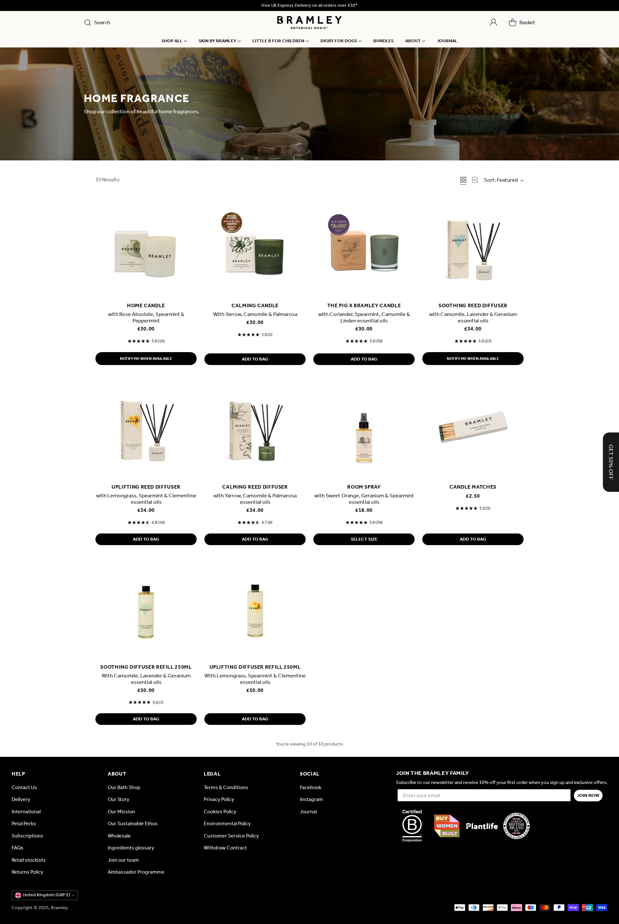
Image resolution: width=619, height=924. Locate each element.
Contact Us (24, 787)
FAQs (18, 848)
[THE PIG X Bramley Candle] (364, 247)
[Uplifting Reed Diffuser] (146, 428)
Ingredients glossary (131, 848)
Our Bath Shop (124, 787)
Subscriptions (27, 836)
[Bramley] (309, 22)
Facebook (310, 787)
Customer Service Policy (231, 836)
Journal (308, 811)
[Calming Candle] (255, 247)
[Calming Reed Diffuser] (255, 428)
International (26, 811)
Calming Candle (255, 305)
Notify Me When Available (146, 358)
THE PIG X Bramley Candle (364, 305)
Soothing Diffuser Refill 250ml (146, 667)
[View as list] (475, 180)
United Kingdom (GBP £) (46, 895)
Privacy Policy (219, 799)
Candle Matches (472, 487)
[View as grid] (463, 180)
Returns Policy (27, 872)
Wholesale (119, 836)
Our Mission (121, 811)
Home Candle (146, 305)
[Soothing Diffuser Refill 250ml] (146, 608)
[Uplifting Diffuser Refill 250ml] (255, 608)
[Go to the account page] (493, 22)
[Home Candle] (146, 247)
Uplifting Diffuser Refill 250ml (255, 667)
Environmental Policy (227, 823)
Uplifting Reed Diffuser (146, 487)
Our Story (118, 799)
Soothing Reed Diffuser (472, 305)
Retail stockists (29, 860)
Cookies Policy (220, 811)
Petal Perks (24, 823)
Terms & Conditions (226, 787)
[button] (611, 462)
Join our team (123, 860)
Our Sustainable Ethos (133, 823)
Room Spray (363, 487)
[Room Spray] (364, 428)
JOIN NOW (588, 795)
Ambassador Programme (136, 872)
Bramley (59, 907)
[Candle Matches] (473, 428)
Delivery (21, 799)
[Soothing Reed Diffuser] (473, 247)
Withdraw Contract (225, 848)
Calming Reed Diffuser (255, 487)
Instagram (311, 799)
